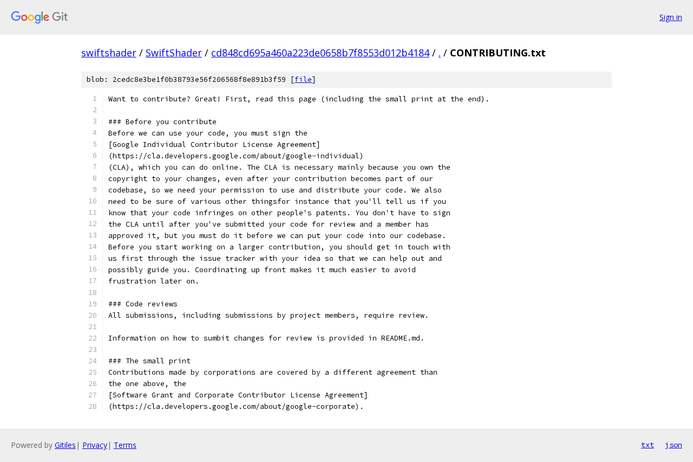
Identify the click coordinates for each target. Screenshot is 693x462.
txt (647, 445)
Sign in (670, 17)
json (673, 445)
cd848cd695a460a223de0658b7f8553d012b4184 (320, 52)
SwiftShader (174, 52)
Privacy (94, 445)
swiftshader (108, 52)
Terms (125, 445)
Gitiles (65, 445)
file (303, 79)
